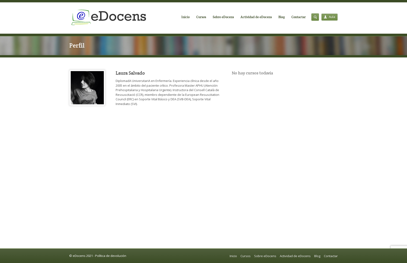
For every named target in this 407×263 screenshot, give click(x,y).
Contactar (298, 17)
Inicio (185, 17)
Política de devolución (110, 256)
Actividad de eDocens (256, 17)
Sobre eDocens (223, 17)
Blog (281, 17)
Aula (332, 17)
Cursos (201, 17)
